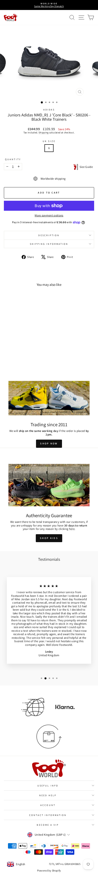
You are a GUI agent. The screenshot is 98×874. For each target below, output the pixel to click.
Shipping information (49, 243)
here (72, 529)
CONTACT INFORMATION (48, 815)
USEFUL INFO (47, 785)
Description (48, 235)
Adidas (49, 109)
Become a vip (48, 824)
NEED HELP (48, 795)
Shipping (44, 132)
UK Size (49, 141)
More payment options (49, 215)
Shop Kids (49, 538)
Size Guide (85, 167)
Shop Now (49, 443)
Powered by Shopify (49, 870)
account (47, 805)
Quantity (13, 159)
